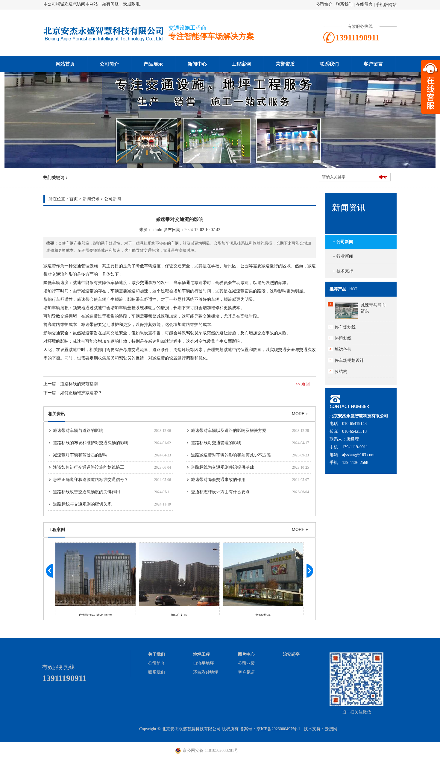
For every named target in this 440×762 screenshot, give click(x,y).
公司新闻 (112, 199)
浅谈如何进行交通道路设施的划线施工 (88, 467)
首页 (73, 199)
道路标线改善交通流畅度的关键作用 (86, 492)
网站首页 (65, 63)
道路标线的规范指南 (79, 384)
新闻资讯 (91, 199)
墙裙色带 (343, 349)
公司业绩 (246, 663)
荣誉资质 (285, 63)
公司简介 (324, 4)
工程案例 (241, 63)
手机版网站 (386, 4)
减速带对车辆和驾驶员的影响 (80, 455)
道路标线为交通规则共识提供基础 (222, 467)
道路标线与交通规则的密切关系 (82, 504)
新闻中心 (197, 63)
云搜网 (331, 729)
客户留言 (373, 63)
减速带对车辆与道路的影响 (78, 430)
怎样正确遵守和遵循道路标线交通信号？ (90, 479)
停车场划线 (345, 327)
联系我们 (344, 4)
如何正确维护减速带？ (81, 393)
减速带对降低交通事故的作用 (218, 479)
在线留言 (364, 4)
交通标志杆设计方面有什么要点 (220, 492)
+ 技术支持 (343, 271)
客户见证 (246, 672)
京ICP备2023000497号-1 (278, 729)
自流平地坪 (203, 663)
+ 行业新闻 (343, 256)
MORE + (300, 413)
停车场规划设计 (349, 360)
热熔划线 (343, 338)
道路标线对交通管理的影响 (216, 443)
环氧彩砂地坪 (205, 672)
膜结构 (341, 371)
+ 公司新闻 (343, 241)
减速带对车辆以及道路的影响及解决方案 (228, 430)
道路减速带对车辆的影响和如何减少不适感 (231, 455)
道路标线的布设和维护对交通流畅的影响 (90, 443)
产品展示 (153, 63)
